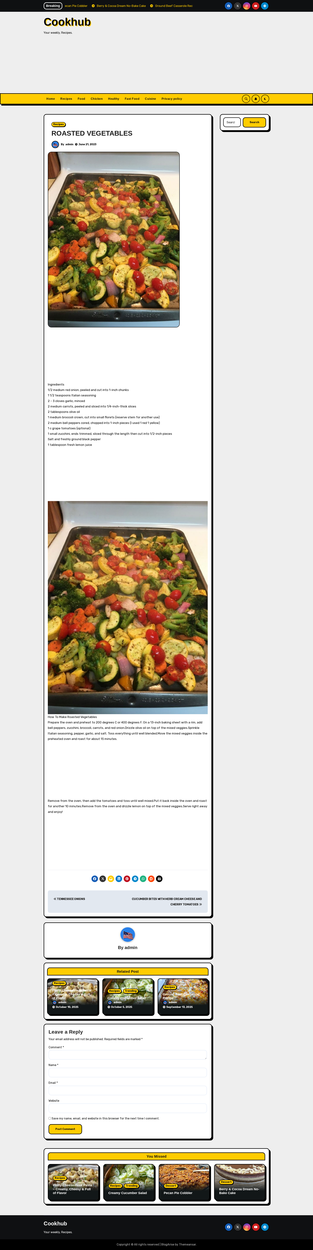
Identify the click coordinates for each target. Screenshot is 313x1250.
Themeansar (187, 1244)
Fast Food (132, 98)
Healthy (113, 98)
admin (69, 144)
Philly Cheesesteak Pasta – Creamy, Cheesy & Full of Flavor (71, 994)
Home (50, 98)
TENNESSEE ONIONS (71, 899)
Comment (56, 1047)
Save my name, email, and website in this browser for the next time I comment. (105, 1118)
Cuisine (150, 98)
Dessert (171, 1185)
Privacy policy (172, 98)
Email (53, 1082)
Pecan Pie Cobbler (178, 1193)
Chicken (97, 98)
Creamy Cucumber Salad (126, 998)
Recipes (66, 98)
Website (54, 1100)
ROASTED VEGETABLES (91, 133)
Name (53, 1065)
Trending (131, 991)
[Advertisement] (156, 66)
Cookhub (67, 22)
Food (81, 98)
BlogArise (167, 1244)
